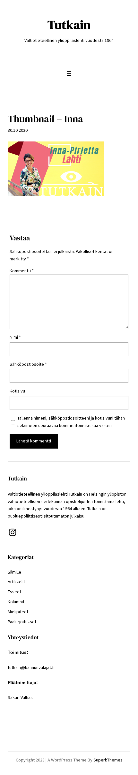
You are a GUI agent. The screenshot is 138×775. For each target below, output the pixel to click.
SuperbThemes (108, 760)
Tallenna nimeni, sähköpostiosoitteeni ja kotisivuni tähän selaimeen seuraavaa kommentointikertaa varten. (71, 421)
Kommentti (22, 271)
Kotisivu (17, 391)
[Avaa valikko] (69, 73)
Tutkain (69, 24)
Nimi (15, 337)
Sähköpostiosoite (28, 364)
